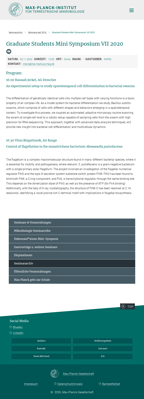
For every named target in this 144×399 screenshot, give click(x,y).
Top (130, 306)
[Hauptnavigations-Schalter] (131, 10)
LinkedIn (18, 333)
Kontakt (41, 348)
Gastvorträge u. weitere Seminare (35, 247)
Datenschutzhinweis (70, 384)
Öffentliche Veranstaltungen (32, 271)
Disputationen (23, 255)
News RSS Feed (41, 356)
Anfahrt (41, 340)
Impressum (31, 384)
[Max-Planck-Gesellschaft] (56, 374)
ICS (102, 356)
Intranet (102, 348)
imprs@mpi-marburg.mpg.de (38, 64)
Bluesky (18, 327)
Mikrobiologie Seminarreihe (32, 230)
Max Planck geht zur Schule (32, 279)
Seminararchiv (23, 263)
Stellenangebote (102, 340)
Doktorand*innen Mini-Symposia (36, 239)
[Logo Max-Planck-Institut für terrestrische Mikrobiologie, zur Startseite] (66, 9)
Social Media (19, 321)
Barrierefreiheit (111, 384)
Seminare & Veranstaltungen (32, 222)
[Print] (8, 51)
